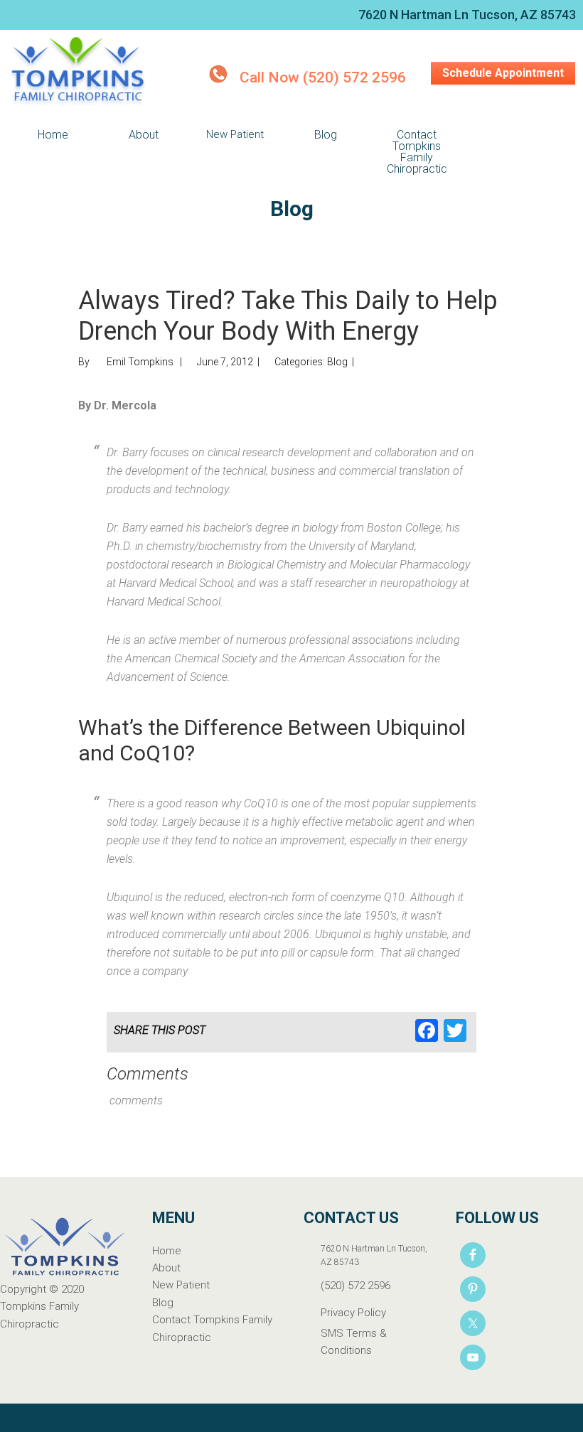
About (166, 1267)
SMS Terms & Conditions (354, 1342)
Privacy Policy (353, 1312)
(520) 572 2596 (355, 1285)
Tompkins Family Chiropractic (78, 72)
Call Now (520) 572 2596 (323, 77)
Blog (337, 361)
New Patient (181, 1284)
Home (166, 1250)
